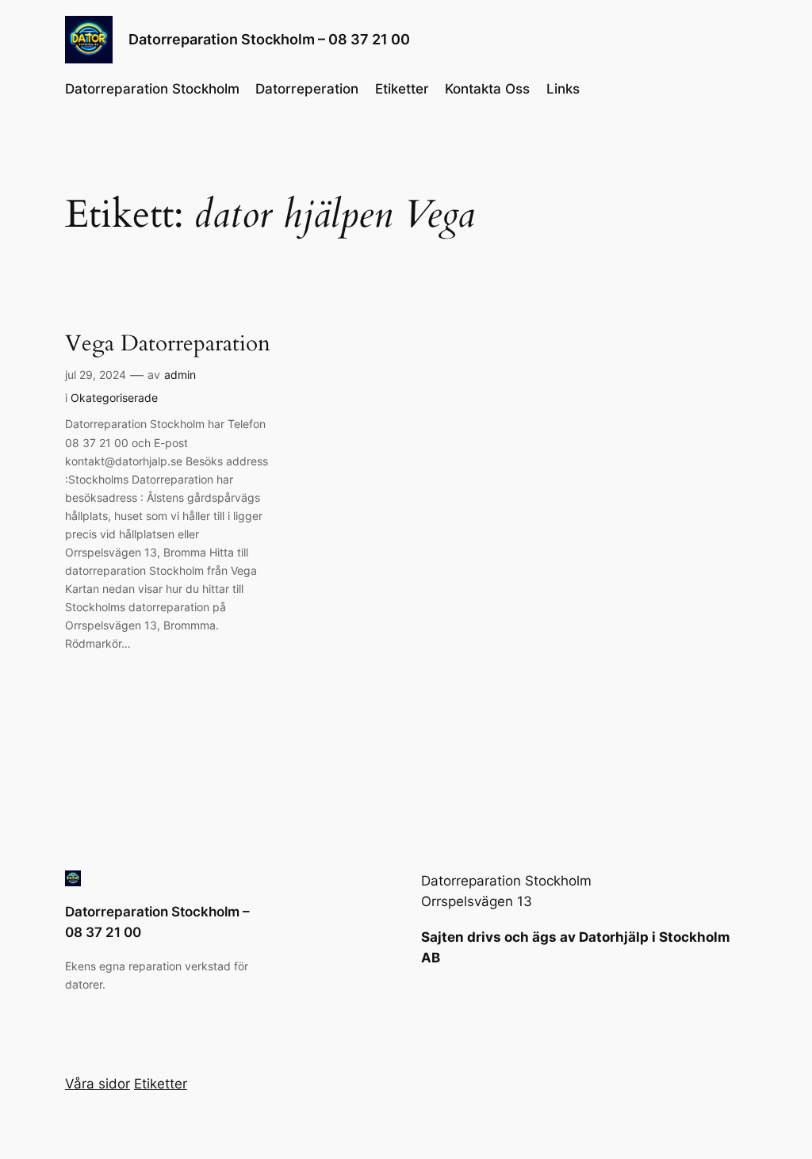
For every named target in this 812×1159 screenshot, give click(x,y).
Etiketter (402, 89)
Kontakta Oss (487, 89)
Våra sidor (97, 1084)
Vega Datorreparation (167, 344)
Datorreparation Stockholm (152, 89)
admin (180, 374)
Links (563, 89)
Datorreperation (306, 89)
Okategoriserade (114, 397)
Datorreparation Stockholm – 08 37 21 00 (269, 39)
